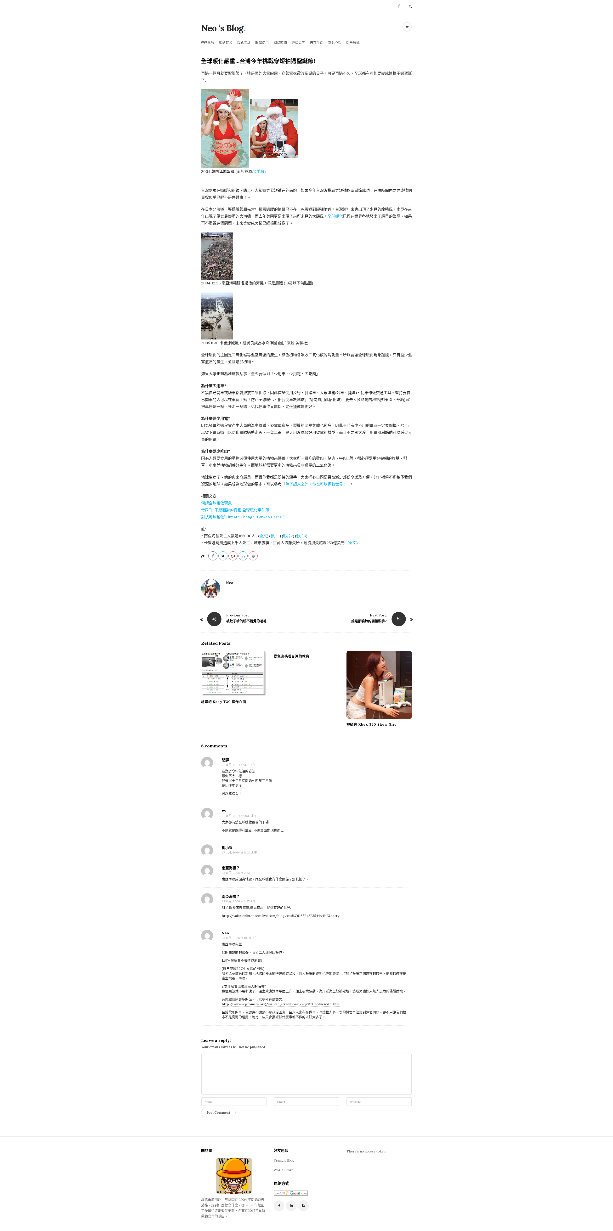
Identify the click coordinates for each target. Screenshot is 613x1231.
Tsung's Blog (284, 1160)
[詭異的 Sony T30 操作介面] (234, 673)
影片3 (301, 535)
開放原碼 (353, 42)
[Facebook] (399, 6)
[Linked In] (291, 1205)
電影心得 (334, 42)
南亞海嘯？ (231, 868)
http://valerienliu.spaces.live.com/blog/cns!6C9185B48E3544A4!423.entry (280, 916)
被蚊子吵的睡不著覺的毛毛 (246, 621)
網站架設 (225, 42)
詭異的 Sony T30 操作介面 (223, 702)
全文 (263, 535)
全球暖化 (335, 216)
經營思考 (298, 42)
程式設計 (243, 42)
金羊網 (258, 171)
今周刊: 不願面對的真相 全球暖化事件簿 (235, 510)
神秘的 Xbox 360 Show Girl (371, 724)
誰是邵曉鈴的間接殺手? (369, 621)
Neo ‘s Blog (222, 28)
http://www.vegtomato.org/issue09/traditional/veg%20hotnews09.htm (281, 1004)
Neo (229, 583)
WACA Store (284, 1170)
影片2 (288, 535)
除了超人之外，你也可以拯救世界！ (316, 484)
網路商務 (280, 42)
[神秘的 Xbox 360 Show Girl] (379, 685)
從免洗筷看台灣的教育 (291, 656)
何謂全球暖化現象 (216, 503)
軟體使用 (262, 42)
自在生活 (316, 42)
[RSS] (303, 1205)
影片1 (275, 535)
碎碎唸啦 (207, 42)
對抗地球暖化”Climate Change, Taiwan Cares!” (242, 516)
